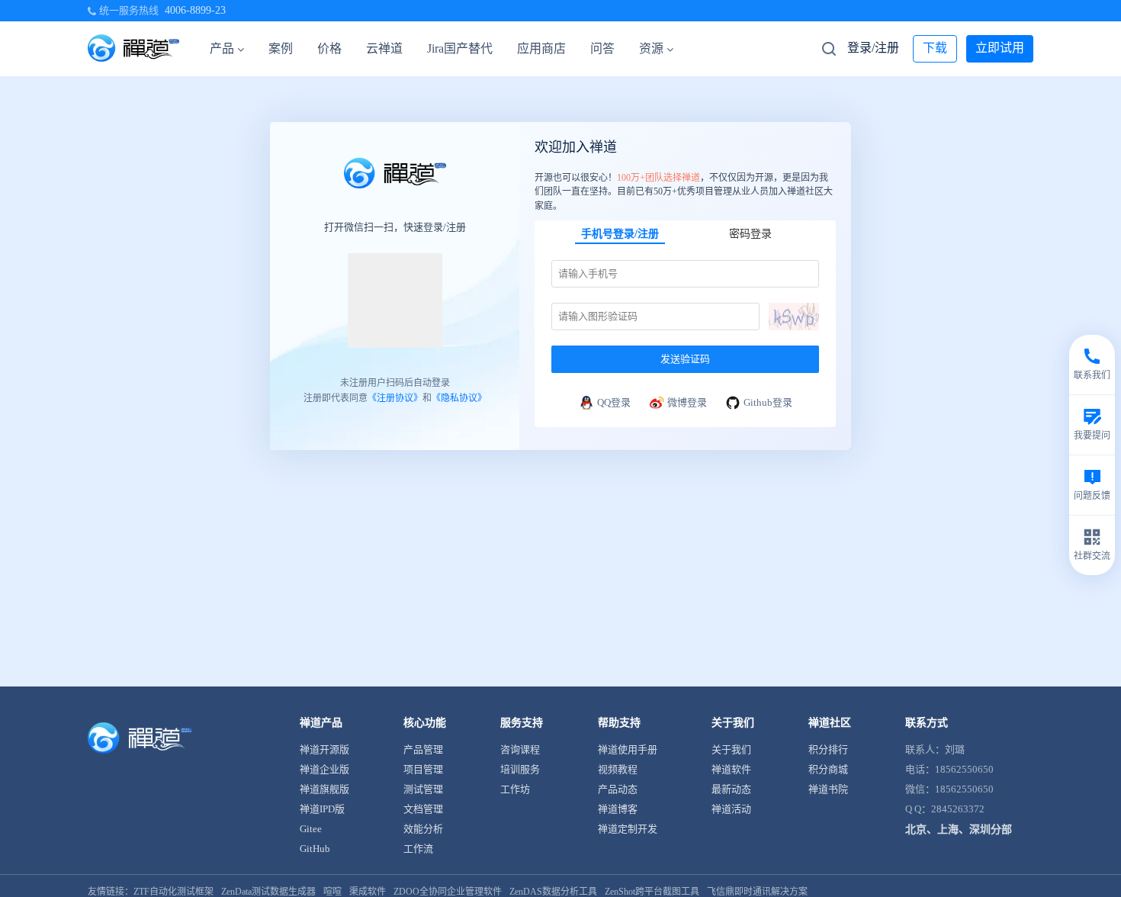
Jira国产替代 (460, 48)
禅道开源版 (324, 749)
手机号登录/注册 (620, 234)
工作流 (418, 848)
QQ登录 (614, 402)
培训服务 (520, 769)
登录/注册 (873, 47)
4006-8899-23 (195, 10)
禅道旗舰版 (324, 789)
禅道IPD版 (322, 809)
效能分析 (423, 828)
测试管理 (423, 789)
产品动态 (618, 789)
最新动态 (731, 789)
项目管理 (423, 769)
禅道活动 (731, 809)
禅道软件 (731, 769)
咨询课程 (520, 749)
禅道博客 (618, 809)
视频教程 (618, 769)
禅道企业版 (324, 769)
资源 (651, 48)
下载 (935, 47)
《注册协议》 (395, 398)
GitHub (315, 848)
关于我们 (731, 749)
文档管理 (423, 809)
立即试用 (999, 47)
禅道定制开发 (627, 828)
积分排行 (828, 749)
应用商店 (541, 48)
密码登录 (750, 234)
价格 (329, 48)
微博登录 (687, 402)
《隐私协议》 (459, 398)
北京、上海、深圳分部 (958, 829)
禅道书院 (828, 789)
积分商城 (828, 769)
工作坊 (515, 789)
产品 (222, 48)
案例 (280, 48)
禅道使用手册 (627, 749)
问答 (602, 48)
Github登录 (768, 402)
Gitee (311, 828)
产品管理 (423, 749)
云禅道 (384, 48)
